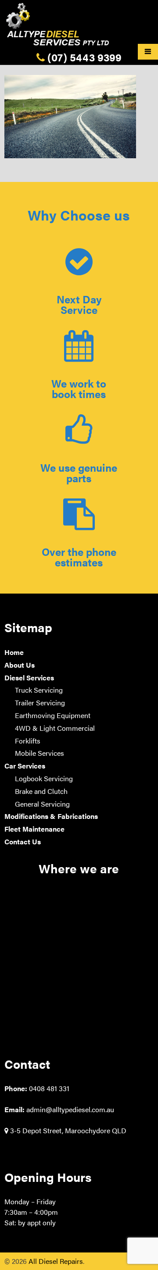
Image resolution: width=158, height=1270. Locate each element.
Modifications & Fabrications (51, 816)
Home (14, 652)
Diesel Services (29, 677)
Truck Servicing (39, 690)
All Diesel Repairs (56, 1261)
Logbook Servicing (44, 778)
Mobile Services (39, 753)
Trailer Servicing (40, 702)
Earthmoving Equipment (52, 715)
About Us (19, 665)
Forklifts (27, 741)
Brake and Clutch (41, 791)
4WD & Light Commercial (55, 728)
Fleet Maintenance (34, 829)
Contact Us (22, 841)
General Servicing (42, 804)
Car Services (24, 766)
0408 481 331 (49, 1088)
